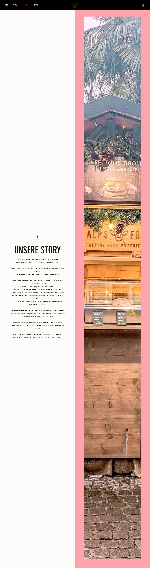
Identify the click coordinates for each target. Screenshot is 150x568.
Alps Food (54, 295)
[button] (143, 4)
